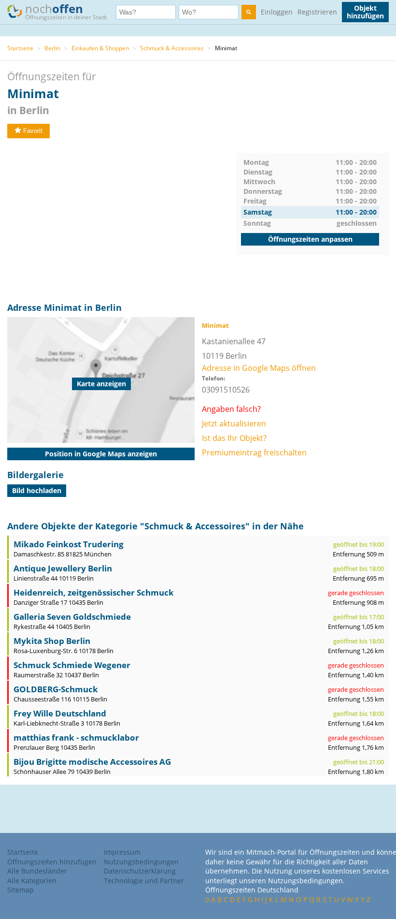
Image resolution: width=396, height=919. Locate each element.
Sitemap (20, 889)
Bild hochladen (36, 490)
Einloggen (277, 11)
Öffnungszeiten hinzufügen (52, 861)
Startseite (20, 48)
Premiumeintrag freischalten (254, 452)
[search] (248, 12)
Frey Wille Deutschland (60, 713)
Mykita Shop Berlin (52, 640)
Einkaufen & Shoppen (100, 48)
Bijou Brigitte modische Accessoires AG (92, 761)
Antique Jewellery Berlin (63, 568)
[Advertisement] (121, 220)
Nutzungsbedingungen (141, 861)
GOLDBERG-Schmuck (56, 689)
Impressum (122, 852)
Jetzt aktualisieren (234, 423)
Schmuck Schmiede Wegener (72, 665)
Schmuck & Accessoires (172, 48)
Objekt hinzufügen (365, 11)
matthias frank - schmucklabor (76, 737)
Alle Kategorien (32, 880)
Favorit (32, 130)
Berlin (52, 48)
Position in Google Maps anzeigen (101, 453)
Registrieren (317, 11)
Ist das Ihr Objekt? (234, 438)
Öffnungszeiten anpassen (310, 239)
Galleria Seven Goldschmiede (72, 616)
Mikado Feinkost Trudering (69, 544)
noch (66, 10)
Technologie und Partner (144, 880)
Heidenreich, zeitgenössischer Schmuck (94, 592)
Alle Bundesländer (37, 870)
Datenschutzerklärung (140, 870)
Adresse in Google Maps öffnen (259, 368)
